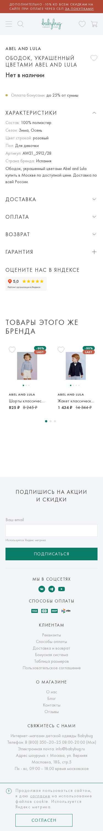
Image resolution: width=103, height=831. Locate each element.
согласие (40, 796)
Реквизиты (51, 635)
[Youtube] (61, 589)
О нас (51, 692)
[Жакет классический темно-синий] (76, 366)
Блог (51, 698)
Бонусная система (51, 654)
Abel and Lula (23, 48)
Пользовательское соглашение (52, 668)
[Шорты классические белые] (27, 366)
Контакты (51, 705)
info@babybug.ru (70, 749)
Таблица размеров (51, 661)
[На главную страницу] (51, 24)
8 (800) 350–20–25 (43, 742)
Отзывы (51, 711)
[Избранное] (82, 24)
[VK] (41, 589)
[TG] (51, 589)
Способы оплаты (51, 641)
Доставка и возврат (51, 648)
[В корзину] (94, 24)
